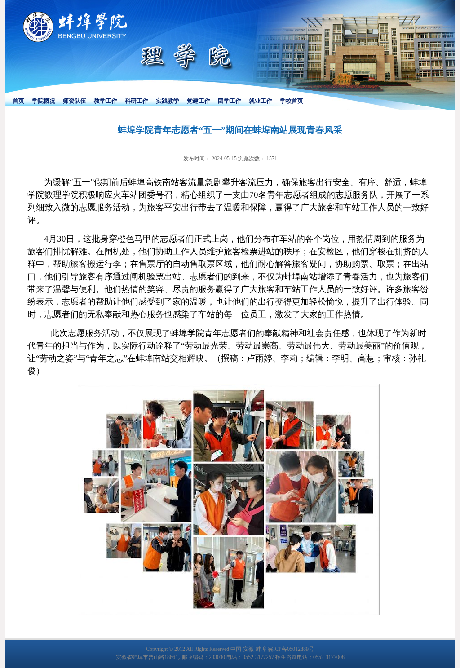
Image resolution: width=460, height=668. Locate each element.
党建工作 (198, 100)
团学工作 (229, 100)
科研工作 (136, 100)
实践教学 (167, 100)
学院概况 (43, 100)
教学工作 (105, 100)
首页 (18, 100)
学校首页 (291, 100)
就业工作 (260, 100)
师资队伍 (74, 100)
